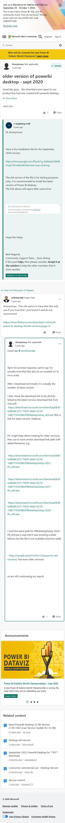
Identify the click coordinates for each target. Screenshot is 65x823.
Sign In (58, 36)
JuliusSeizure (31, 759)
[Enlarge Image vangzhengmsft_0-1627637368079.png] (33, 209)
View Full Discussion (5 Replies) (19, 290)
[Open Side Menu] (4, 36)
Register (48, 36)
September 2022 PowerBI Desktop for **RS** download (33, 754)
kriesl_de (29, 771)
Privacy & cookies (29, 806)
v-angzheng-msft (22, 123)
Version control (17, 780)
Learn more (42, 56)
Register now (10, 25)
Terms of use (47, 806)
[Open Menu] (60, 45)
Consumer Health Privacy (43, 816)
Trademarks (8, 812)
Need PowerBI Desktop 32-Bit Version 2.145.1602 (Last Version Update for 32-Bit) (32, 726)
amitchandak (17, 297)
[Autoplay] (27, 701)
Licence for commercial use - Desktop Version (33, 767)
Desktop (9, 45)
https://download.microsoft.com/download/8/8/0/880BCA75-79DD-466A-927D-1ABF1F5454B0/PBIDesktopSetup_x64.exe (33, 411)
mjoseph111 (27, 784)
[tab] (31, 701)
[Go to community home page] (23, 36)
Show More (11, 98)
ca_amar (27, 731)
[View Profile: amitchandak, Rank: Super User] (6, 299)
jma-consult (28, 744)
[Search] (40, 37)
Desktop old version (19, 740)
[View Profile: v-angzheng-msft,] (9, 125)
